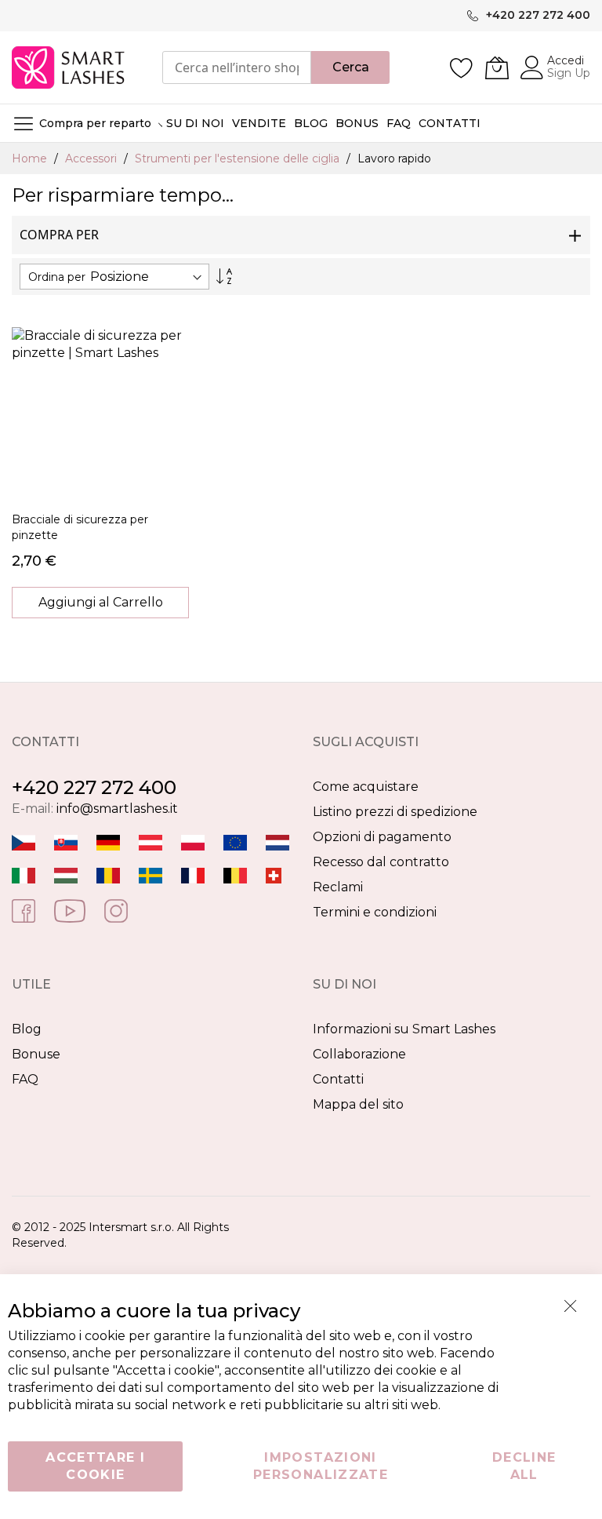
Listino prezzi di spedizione (395, 811)
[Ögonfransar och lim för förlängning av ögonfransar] (150, 874)
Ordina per (56, 277)
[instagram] (116, 909)
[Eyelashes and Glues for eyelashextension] (235, 841)
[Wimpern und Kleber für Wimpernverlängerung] (273, 874)
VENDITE (259, 123)
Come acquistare (366, 786)
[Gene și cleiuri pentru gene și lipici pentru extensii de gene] (108, 874)
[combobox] (236, 67)
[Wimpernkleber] (108, 841)
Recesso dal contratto (381, 861)
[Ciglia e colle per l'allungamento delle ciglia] (23, 874)
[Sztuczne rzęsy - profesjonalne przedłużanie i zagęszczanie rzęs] (193, 841)
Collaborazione (359, 1054)
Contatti (338, 1079)
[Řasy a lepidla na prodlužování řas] (23, 841)
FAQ (25, 1079)
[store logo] (69, 67)
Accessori (92, 158)
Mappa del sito (358, 1104)
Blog (27, 1029)
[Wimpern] (150, 841)
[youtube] (69, 909)
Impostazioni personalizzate (320, 1466)
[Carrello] (497, 67)
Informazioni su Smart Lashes (404, 1029)
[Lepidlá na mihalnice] (66, 841)
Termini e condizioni (375, 912)
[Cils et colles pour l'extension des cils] (193, 874)
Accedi (565, 60)
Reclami (338, 887)
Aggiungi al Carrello (100, 602)
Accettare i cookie (95, 1466)
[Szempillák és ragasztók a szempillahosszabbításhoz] (66, 874)
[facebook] (23, 909)
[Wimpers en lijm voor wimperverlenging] (277, 841)
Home (31, 158)
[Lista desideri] (461, 67)
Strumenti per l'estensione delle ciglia (239, 158)
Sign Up (568, 73)
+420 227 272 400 (94, 787)
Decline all (524, 1466)
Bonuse (36, 1054)
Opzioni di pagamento (382, 836)
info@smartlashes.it (117, 808)
